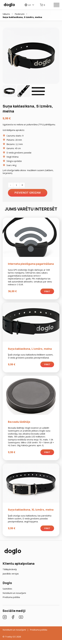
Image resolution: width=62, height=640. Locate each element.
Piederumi (19, 13)
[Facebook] (13, 617)
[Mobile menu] (56, 5)
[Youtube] (21, 617)
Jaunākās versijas (11, 573)
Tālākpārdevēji (10, 569)
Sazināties (7, 588)
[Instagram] (5, 617)
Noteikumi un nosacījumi (14, 592)
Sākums (6, 13)
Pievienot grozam (27, 192)
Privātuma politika (11, 597)
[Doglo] (12, 554)
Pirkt (47, 291)
